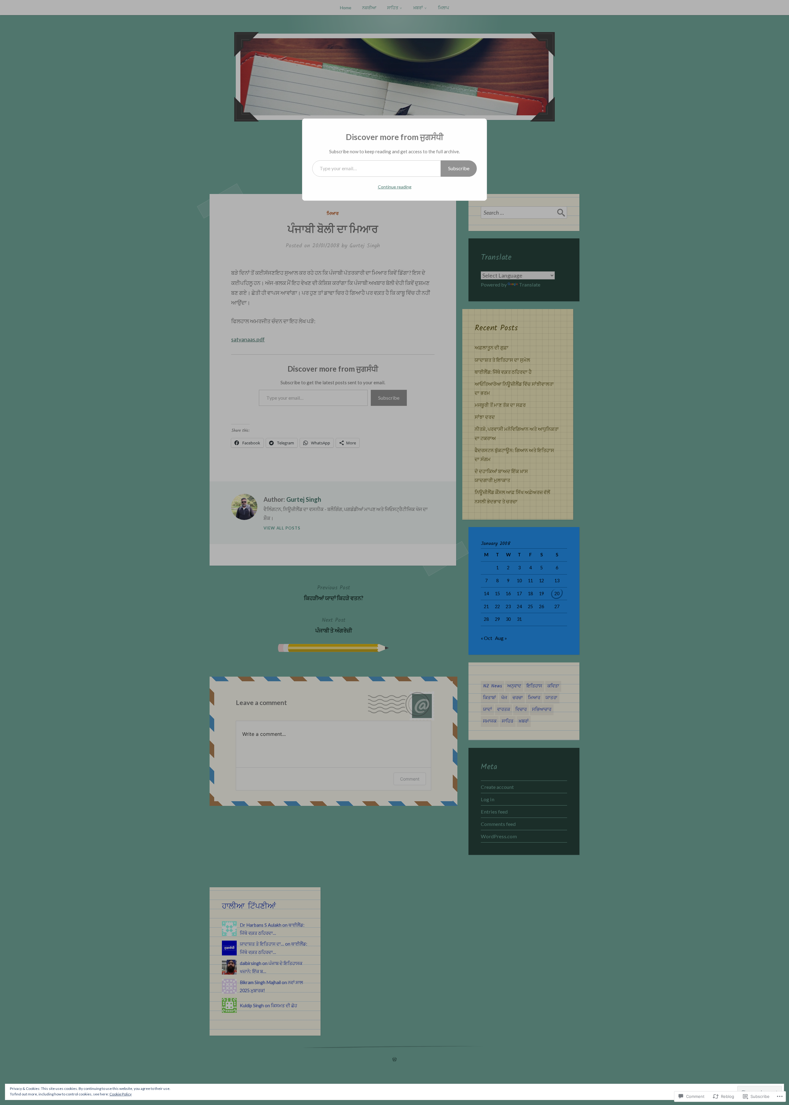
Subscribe (458, 168)
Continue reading (394, 186)
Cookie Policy (120, 1094)
